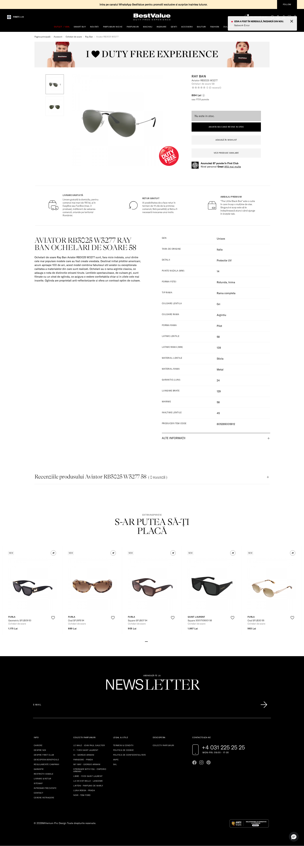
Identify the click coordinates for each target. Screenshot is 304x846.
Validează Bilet (258, 17)
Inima (231, 282)
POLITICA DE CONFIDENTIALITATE (129, 755)
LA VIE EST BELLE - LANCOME (88, 781)
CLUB (18, 17)
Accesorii (58, 36)
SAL (115, 764)
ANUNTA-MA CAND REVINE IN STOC (226, 127)
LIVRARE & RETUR (42, 778)
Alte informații (173, 438)
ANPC (116, 759)
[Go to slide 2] (149, 641)
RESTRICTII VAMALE (43, 774)
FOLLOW (287, 4)
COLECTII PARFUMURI (163, 745)
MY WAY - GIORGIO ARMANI (86, 764)
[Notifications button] (278, 17)
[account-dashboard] (284, 17)
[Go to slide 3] (152, 641)
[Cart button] (295, 17)
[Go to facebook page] (194, 762)
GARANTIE (39, 769)
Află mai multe (232, 166)
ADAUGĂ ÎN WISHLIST (226, 140)
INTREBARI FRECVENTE (45, 788)
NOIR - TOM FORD (82, 795)
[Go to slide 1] (146, 641)
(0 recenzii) (215, 87)
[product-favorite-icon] (53, 618)
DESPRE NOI (40, 750)
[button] (55, 84)
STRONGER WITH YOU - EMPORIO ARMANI (89, 770)
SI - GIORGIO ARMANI (83, 755)
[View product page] (32, 584)
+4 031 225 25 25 (223, 747)
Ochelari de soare (74, 36)
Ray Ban (89, 36)
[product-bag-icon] (53, 626)
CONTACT (38, 793)
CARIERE (38, 745)
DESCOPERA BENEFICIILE (46, 759)
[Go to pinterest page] (208, 762)
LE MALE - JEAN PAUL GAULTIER (89, 745)
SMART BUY (80, 27)
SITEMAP (38, 783)
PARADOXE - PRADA (83, 759)
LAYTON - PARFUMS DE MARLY (88, 785)
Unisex (221, 238)
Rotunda (222, 282)
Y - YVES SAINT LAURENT (85, 750)
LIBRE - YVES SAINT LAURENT (87, 776)
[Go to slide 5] (157, 641)
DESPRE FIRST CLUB (44, 755)
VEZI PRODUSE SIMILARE (226, 153)
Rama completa (226, 293)
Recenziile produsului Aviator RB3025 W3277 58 (100, 476)
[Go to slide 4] (154, 641)
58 (218, 402)
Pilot (219, 326)
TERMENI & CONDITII (123, 745)
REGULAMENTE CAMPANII (46, 764)
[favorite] (289, 17)
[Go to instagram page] (201, 762)
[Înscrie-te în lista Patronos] (264, 704)
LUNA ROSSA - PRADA (84, 790)
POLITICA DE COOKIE (123, 750)
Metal (220, 369)
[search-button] (272, 17)
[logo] (152, 17)
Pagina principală (42, 36)
